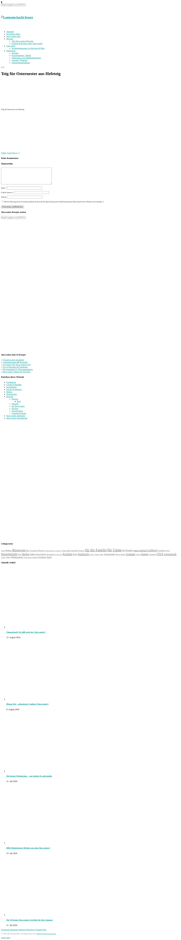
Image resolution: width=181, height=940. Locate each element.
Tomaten (152, 554)
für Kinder (127, 550)
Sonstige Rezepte (19, 413)
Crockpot (34, 551)
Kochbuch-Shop (13, 34)
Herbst (25, 554)
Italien (33, 554)
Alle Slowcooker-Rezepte (22, 41)
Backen (15, 399)
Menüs (9, 392)
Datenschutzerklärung (21, 63)
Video (8, 557)
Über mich (10, 46)
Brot (19, 401)
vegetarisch (170, 554)
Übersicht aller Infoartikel (13, 360)
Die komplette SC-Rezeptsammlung (18, 369)
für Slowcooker (18, 406)
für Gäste (114, 550)
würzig (34, 557)
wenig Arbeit (28, 557)
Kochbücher (11, 387)
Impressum (11, 51)
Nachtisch (83, 554)
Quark (97, 554)
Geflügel (152, 550)
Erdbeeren (58, 551)
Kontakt (15, 53)
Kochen (15, 408)
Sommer (130, 554)
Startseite (10, 32)
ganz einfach (140, 550)
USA (160, 554)
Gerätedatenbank (10, 362)
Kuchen (67, 554)
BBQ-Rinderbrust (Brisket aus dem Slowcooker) (28, 848)
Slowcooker (120, 554)
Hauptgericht (9, 554)
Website (4, 197)
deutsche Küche (50, 551)
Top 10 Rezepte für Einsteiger (15, 367)
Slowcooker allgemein (15, 416)
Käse (75, 554)
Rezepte (9, 39)
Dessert (41, 551)
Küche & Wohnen (14, 389)
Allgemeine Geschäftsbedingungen (26, 58)
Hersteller (23, 362)
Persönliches (11, 394)
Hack (168, 551)
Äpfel (49, 557)
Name (3, 188)
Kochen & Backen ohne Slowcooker (27, 43)
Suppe (144, 554)
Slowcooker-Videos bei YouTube (16, 372)
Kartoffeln (41, 554)
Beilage (8, 550)
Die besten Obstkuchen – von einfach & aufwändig (29, 776)
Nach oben (5, 938)
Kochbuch (50, 554)
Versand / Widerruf (19, 60)
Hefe (19, 554)
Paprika (91, 554)
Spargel (138, 554)
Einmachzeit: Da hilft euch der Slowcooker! (25, 632)
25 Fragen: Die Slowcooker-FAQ (17, 365)
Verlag (3, 557)
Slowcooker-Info (13, 36)
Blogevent (18, 550)
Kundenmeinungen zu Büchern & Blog (28, 48)
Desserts (15, 404)
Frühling (81, 551)
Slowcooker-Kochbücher (16, 418)
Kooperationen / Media (21, 55)
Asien (3, 551)
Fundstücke (11, 382)
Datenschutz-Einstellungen (46, 934)
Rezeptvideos (17, 411)
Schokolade (109, 554)
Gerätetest (162, 550)
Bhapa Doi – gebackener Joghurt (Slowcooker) (27, 704)
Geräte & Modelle (13, 385)
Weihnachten (17, 557)
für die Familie (96, 550)
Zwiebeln (42, 557)
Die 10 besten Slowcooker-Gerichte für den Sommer (29, 920)
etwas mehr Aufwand (70, 551)
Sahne (101, 554)
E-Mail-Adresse (7, 193)
